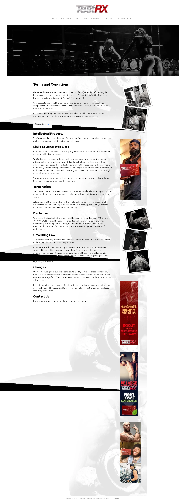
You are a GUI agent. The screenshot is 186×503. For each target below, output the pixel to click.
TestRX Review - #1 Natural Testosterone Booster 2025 (85, 498)
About (109, 19)
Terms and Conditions (65, 19)
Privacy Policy (92, 19)
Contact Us (124, 19)
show (47, 124)
